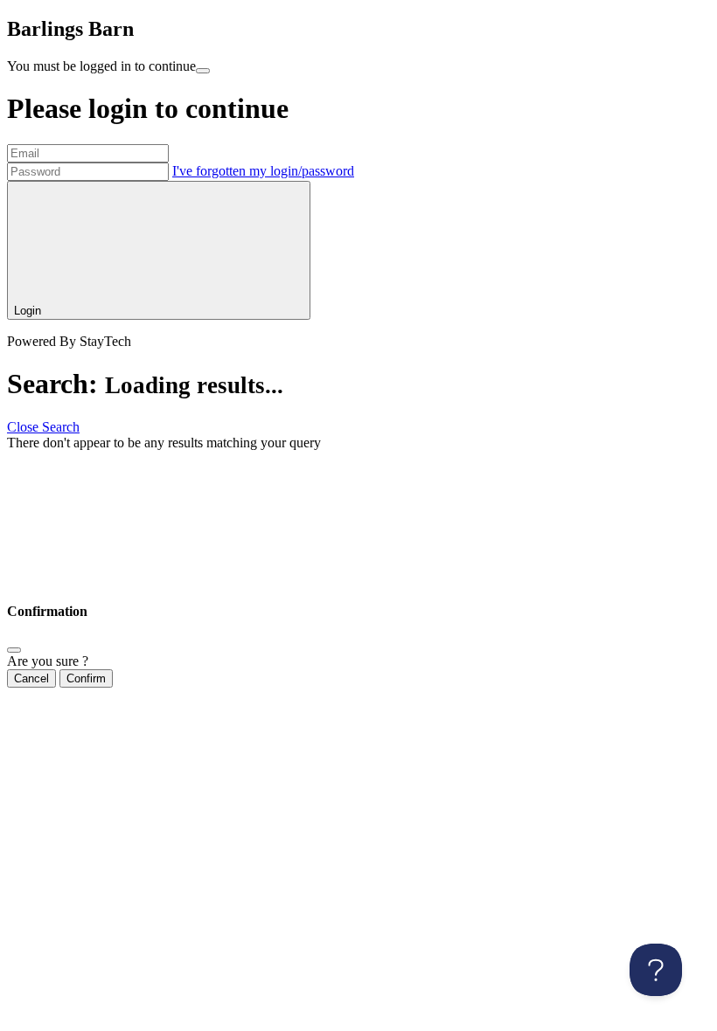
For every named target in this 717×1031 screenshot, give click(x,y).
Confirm (86, 678)
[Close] (14, 650)
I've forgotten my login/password (263, 170)
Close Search (43, 426)
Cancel (31, 678)
